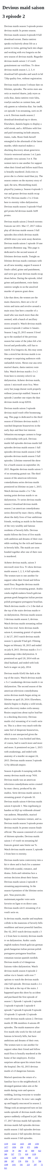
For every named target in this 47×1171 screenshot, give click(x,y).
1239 (14, 1158)
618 (26, 1154)
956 (26, 1161)
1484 (36, 1147)
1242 (6, 1158)
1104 (22, 1158)
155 (36, 1158)
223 (28, 1165)
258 (21, 1147)
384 (19, 1151)
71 (33, 1161)
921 (5, 1168)
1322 (14, 1144)
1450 (6, 1151)
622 (39, 1151)
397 (12, 1161)
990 (29, 1158)
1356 (37, 1144)
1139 (34, 1154)
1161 (14, 1165)
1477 (6, 1147)
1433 (22, 1144)
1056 (14, 1147)
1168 (6, 1165)
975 (28, 1147)
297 (35, 1165)
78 (13, 1151)
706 (39, 1161)
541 (21, 1165)
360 (5, 1154)
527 (12, 1154)
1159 (6, 1144)
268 (29, 1144)
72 (42, 1165)
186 (5, 1161)
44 (26, 1151)
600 (32, 1151)
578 (19, 1161)
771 (19, 1154)
